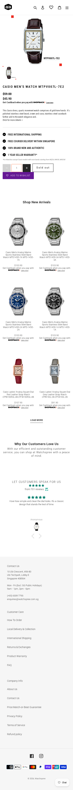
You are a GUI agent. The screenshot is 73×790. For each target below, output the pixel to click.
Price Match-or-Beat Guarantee (24, 707)
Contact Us (13, 698)
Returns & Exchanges (18, 647)
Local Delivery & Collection (21, 629)
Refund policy (14, 734)
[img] (36, 485)
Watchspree (40, 778)
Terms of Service (16, 725)
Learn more (49, 102)
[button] (33, 536)
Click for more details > (13, 120)
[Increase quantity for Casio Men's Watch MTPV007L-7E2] (27, 168)
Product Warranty (17, 656)
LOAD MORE (36, 420)
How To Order (14, 620)
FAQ (9, 665)
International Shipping (19, 638)
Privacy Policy (14, 716)
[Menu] (67, 7)
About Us (12, 689)
